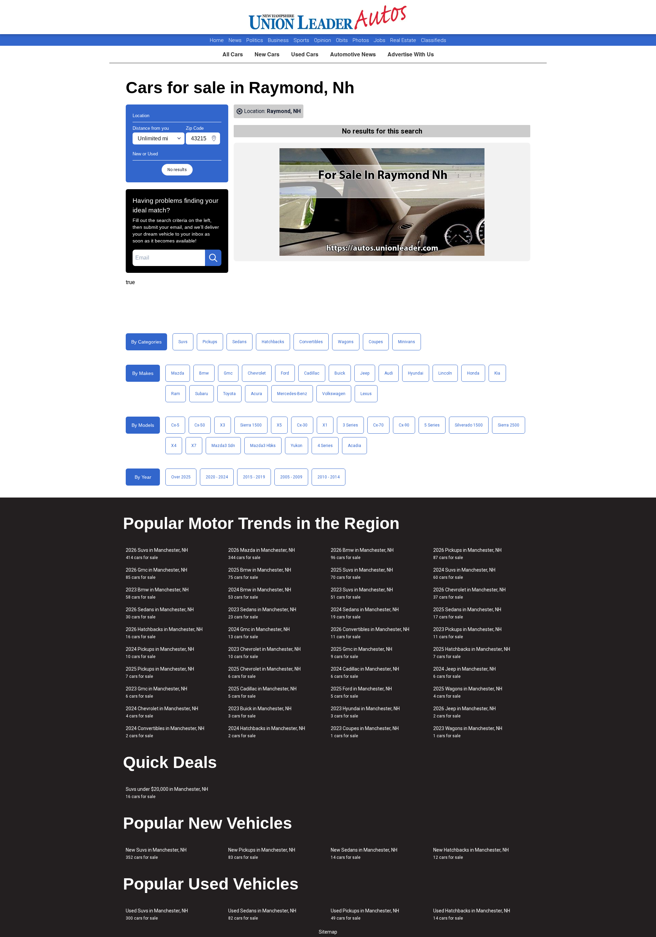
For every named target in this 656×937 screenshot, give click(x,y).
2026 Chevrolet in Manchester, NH (469, 593)
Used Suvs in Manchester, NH (157, 914)
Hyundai (415, 373)
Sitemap (328, 932)
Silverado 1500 (469, 425)
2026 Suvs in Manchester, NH (157, 553)
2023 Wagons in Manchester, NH (467, 732)
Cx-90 (404, 425)
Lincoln (445, 373)
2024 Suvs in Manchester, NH (464, 573)
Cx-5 (175, 425)
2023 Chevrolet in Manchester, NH (264, 652)
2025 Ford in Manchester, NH (361, 692)
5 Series (432, 425)
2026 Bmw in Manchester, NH (362, 553)
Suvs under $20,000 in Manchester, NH (167, 792)
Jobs (380, 40)
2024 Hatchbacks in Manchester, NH (266, 732)
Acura (256, 393)
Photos (361, 40)
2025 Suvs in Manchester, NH (362, 573)
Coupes (376, 341)
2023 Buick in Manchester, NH (259, 712)
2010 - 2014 (328, 477)
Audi (388, 373)
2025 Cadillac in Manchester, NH (262, 692)
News (235, 40)
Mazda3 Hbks (263, 445)
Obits (342, 40)
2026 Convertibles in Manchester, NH (370, 633)
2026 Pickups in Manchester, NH (467, 553)
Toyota (229, 393)
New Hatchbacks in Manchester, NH (471, 853)
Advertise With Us (410, 54)
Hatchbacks (273, 341)
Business (279, 40)
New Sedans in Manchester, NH (364, 853)
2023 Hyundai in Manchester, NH (365, 712)
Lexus (366, 393)
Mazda (177, 373)
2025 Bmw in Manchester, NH (259, 573)
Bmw (204, 373)
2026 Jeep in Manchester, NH (464, 712)
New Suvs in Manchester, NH (156, 853)
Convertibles (311, 341)
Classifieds (433, 40)
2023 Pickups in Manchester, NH (467, 633)
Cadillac (311, 373)
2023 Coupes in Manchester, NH (365, 732)
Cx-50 (199, 425)
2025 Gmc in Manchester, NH (361, 652)
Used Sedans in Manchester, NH (262, 914)
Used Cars (304, 54)
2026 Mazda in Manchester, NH (261, 553)
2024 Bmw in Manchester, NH (259, 593)
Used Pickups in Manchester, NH (365, 914)
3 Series (350, 425)
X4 (173, 445)
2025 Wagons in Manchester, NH (467, 692)
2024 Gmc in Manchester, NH (259, 633)
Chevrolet (257, 373)
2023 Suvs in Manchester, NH (362, 593)
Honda (473, 373)
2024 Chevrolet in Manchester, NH (162, 712)
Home (217, 40)
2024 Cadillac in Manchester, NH (365, 672)
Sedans (239, 341)
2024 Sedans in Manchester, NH (365, 613)
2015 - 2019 (254, 477)
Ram (175, 393)
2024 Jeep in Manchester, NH (464, 672)
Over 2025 (181, 477)
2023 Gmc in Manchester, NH (156, 692)
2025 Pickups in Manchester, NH (160, 672)
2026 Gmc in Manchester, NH (156, 573)
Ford (285, 373)
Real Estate (404, 40)
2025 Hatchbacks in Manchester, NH (471, 652)
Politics (254, 40)
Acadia (354, 445)
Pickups (210, 341)
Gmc (228, 373)
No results (177, 169)
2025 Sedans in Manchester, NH (467, 613)
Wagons (346, 341)
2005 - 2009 (291, 477)
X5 (279, 425)
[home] (328, 17)
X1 (325, 425)
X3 (222, 425)
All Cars (232, 54)
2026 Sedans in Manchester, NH (160, 613)
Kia (497, 373)
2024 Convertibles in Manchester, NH (165, 732)
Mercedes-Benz (292, 393)
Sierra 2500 (508, 425)
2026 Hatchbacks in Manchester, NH (164, 633)
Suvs (183, 341)
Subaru (201, 393)
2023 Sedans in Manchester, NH (262, 613)
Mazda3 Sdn (223, 445)
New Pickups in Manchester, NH (261, 853)
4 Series (325, 445)
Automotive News (353, 54)
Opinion (323, 40)
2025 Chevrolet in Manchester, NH (264, 672)
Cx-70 (378, 425)
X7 (193, 445)
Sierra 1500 (251, 425)
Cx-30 (302, 425)
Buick (339, 373)
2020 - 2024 (217, 477)
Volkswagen (333, 393)
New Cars (267, 54)
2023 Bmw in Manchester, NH (157, 593)
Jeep (364, 373)
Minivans (406, 341)
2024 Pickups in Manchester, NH (160, 652)
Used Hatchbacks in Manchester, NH (471, 914)
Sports (302, 40)
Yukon (296, 445)
